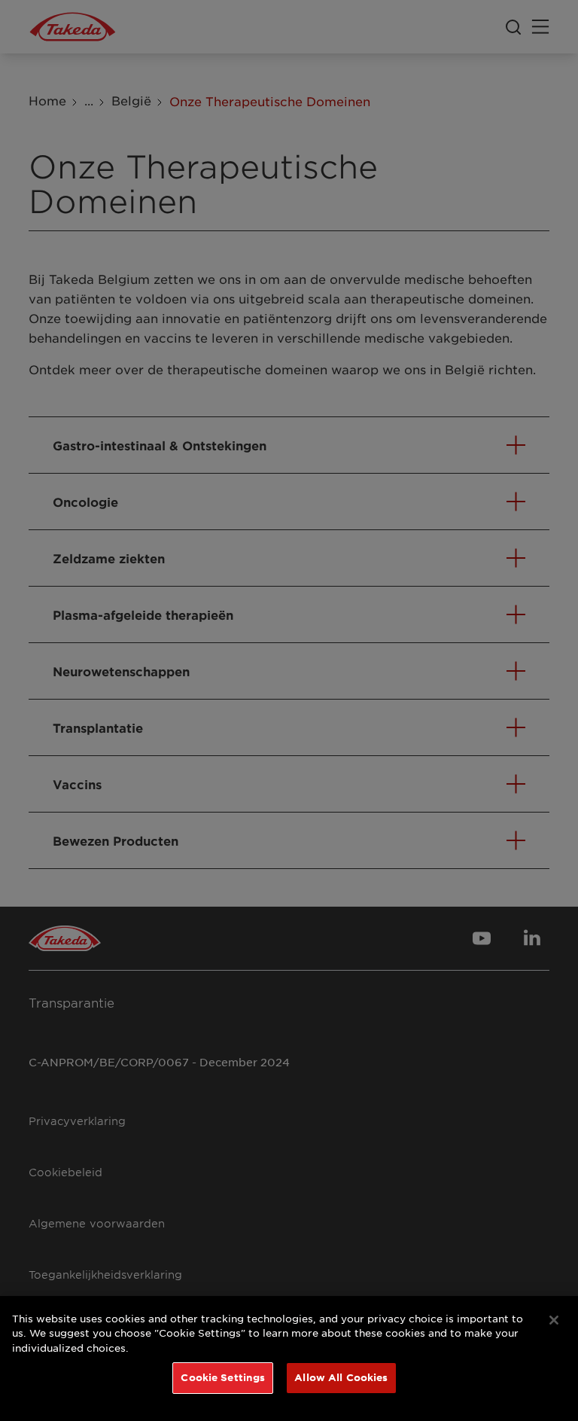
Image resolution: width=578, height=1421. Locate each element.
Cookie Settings (223, 1377)
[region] (289, 1358)
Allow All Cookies (341, 1377)
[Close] (553, 1320)
